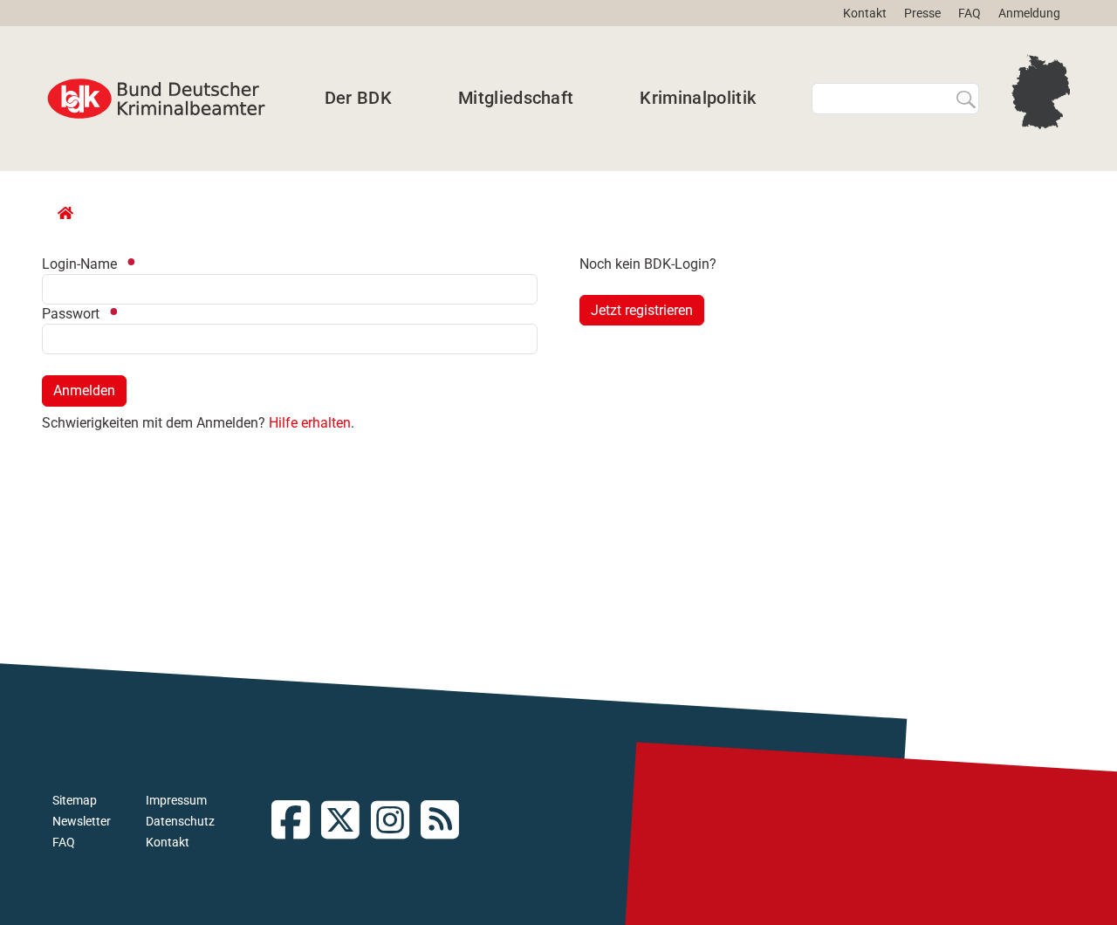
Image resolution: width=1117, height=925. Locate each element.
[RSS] (445, 821)
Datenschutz (180, 821)
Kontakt (865, 13)
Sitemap (74, 800)
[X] (346, 821)
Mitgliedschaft (515, 97)
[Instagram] (396, 821)
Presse (922, 13)
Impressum (176, 800)
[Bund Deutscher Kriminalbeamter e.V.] (156, 99)
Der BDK (358, 97)
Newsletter (81, 821)
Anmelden (84, 390)
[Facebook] (296, 821)
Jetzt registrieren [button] (642, 310)
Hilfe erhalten (310, 423)
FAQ (969, 13)
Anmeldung (1029, 13)
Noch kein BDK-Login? (647, 264)
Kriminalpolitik (698, 97)
